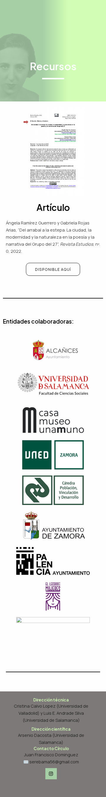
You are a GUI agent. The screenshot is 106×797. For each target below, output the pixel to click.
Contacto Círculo (51, 748)
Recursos (53, 66)
